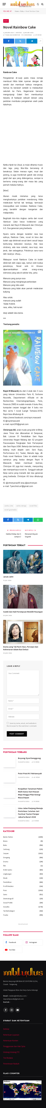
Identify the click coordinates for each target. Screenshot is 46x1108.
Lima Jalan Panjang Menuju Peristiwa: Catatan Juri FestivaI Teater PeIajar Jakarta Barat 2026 (30, 812)
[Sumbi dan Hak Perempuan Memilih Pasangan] (23, 597)
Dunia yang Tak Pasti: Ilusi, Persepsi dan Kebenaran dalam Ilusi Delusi (20, 648)
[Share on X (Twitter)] (20, 41)
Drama (5, 861)
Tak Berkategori (9, 911)
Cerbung (6, 849)
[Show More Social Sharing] (40, 41)
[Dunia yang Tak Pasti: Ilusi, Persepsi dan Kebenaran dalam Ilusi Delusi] (23, 632)
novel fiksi (33, 506)
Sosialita (6, 907)
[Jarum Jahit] (23, 562)
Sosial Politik (8, 902)
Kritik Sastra (7, 870)
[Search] (42, 4)
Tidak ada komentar (12, 35)
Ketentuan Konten (10, 1040)
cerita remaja (21, 506)
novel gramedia (10, 510)
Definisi (6, 1029)
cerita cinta (8, 506)
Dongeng (6, 857)
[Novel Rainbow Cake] (23, 57)
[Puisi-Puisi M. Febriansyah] (9, 777)
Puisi (5, 890)
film (4, 866)
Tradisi (5, 915)
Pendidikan (7, 882)
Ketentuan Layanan (11, 1035)
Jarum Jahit (8, 576)
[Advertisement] (23, 135)
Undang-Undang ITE (11, 1052)
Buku (22, 11)
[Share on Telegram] (31, 41)
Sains (5, 894)
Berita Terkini (8, 837)
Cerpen (6, 853)
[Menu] (4, 4)
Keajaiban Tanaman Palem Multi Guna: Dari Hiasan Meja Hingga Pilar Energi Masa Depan (30, 793)
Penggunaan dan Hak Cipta (14, 1046)
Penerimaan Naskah (11, 1063)
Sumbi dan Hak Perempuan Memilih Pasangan (23, 612)
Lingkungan (7, 874)
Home (17, 11)
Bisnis (5, 841)
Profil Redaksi (8, 886)
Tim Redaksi (8, 1058)
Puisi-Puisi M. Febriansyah (30, 773)
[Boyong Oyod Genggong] (9, 762)
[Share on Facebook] (8, 41)
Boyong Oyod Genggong (29, 758)
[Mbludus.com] (22, 4)
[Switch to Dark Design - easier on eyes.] (38, 4)
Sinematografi (8, 898)
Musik (5, 878)
